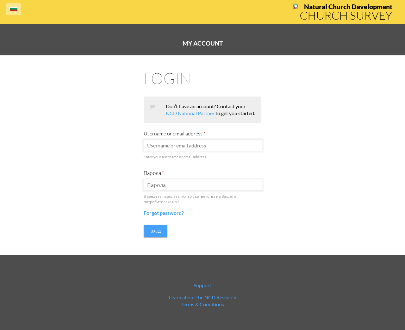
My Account (203, 43)
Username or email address (174, 133)
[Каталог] (296, 7)
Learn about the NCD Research (202, 297)
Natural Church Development (348, 7)
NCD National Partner (190, 113)
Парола (154, 173)
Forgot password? (164, 213)
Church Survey (346, 15)
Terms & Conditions (202, 304)
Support (202, 285)
